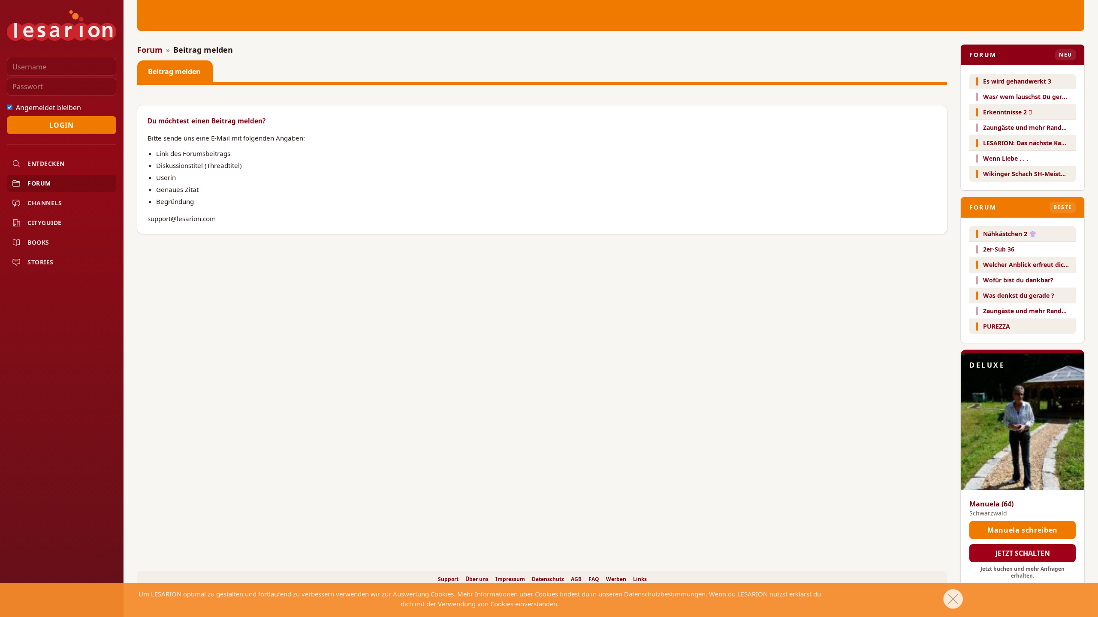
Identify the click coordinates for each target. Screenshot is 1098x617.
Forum (150, 50)
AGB (576, 579)
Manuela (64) (991, 504)
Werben (616, 579)
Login (61, 125)
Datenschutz (548, 579)
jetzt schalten (1022, 553)
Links (640, 579)
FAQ (593, 579)
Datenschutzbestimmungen (665, 594)
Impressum (510, 579)
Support (448, 579)
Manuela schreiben (1022, 530)
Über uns (477, 579)
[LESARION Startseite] (61, 25)
